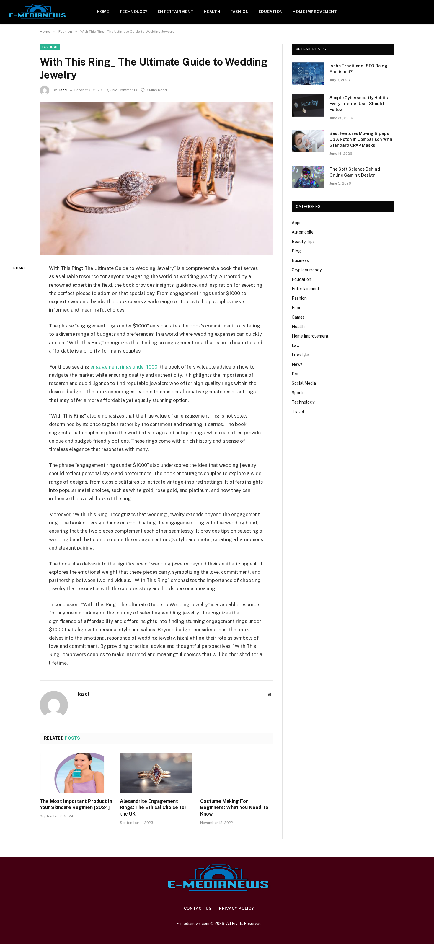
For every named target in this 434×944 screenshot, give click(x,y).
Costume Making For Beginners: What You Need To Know (234, 807)
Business (300, 260)
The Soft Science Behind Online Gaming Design (354, 172)
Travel (298, 411)
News (297, 364)
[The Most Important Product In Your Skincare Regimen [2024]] (76, 773)
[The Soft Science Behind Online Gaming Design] (308, 177)
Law (296, 345)
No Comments (124, 90)
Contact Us (198, 908)
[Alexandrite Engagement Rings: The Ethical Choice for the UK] (156, 773)
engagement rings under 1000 (123, 367)
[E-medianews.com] (38, 12)
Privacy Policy (236, 908)
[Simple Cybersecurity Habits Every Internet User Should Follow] (308, 105)
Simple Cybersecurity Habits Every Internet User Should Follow (358, 103)
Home (103, 11)
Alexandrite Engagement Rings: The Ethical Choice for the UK (153, 807)
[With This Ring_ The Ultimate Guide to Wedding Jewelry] (156, 178)
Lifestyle (300, 355)
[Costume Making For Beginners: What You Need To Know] (236, 773)
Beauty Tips (303, 241)
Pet (295, 373)
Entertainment (176, 11)
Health (212, 11)
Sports (298, 392)
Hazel (63, 90)
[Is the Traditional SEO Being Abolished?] (308, 73)
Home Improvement (315, 11)
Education (271, 11)
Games (298, 317)
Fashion (239, 11)
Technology (133, 11)
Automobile (303, 232)
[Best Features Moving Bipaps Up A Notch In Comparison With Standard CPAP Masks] (308, 141)
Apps (296, 222)
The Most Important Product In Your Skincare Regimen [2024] (76, 804)
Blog (296, 251)
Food (296, 307)
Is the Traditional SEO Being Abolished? (358, 68)
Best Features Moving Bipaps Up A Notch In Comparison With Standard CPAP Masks (360, 139)
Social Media (304, 383)
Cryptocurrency (307, 270)
